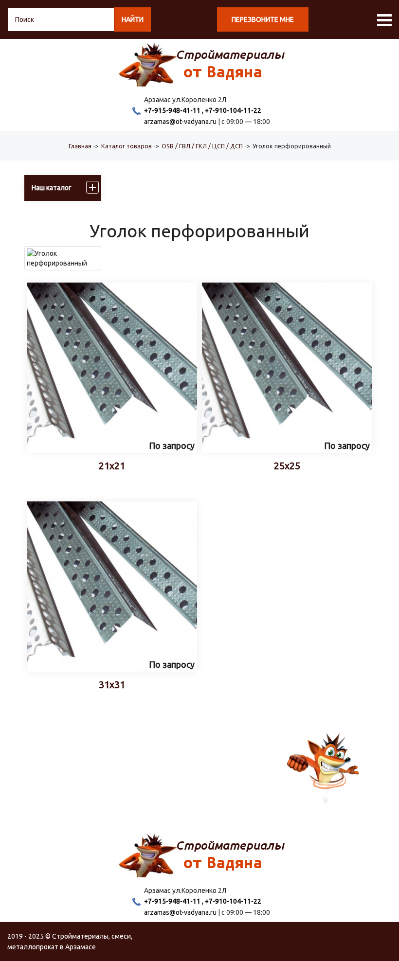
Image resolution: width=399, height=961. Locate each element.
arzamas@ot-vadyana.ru (180, 121)
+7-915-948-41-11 (172, 110)
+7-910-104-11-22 (233, 110)
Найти (133, 19)
